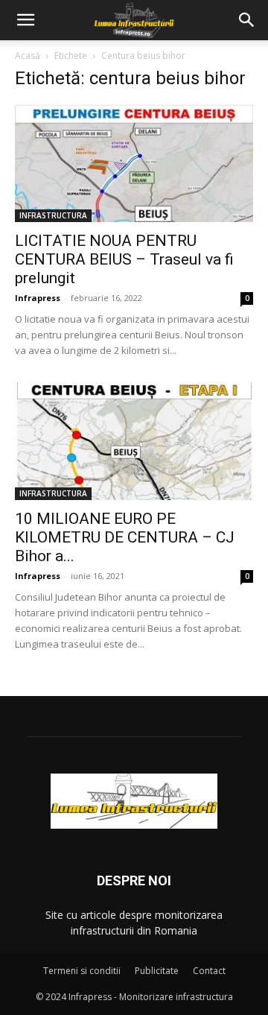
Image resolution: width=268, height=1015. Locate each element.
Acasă (27, 55)
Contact (209, 970)
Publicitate (157, 970)
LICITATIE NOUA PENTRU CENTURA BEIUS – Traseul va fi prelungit (124, 259)
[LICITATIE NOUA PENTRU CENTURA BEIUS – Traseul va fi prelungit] (134, 163)
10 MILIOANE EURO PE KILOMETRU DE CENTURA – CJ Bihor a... (124, 537)
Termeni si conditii (82, 970)
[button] (25, 20)
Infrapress (37, 297)
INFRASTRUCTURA (53, 215)
